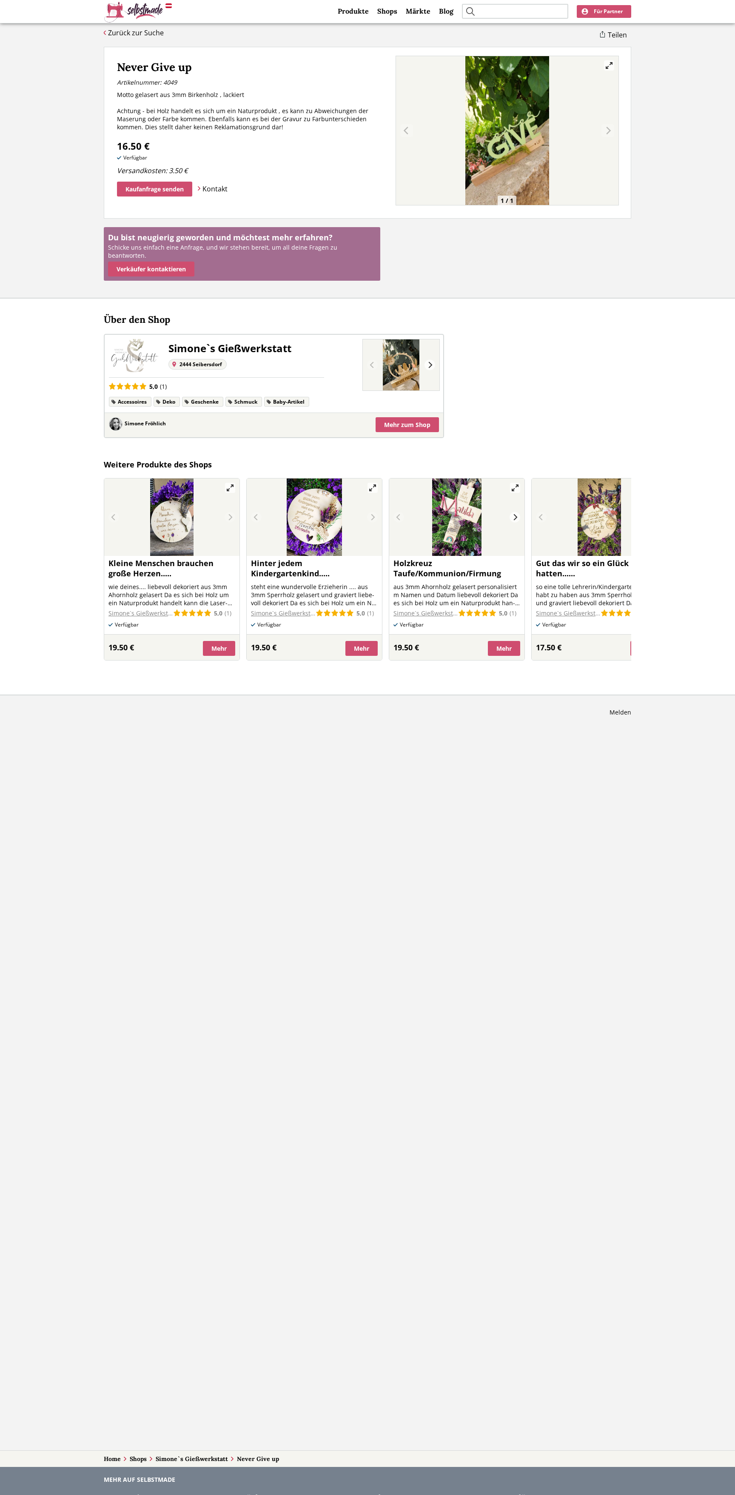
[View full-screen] (609, 65)
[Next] (429, 365)
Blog (446, 11)
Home (112, 1459)
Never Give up (258, 1459)
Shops (387, 11)
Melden (620, 712)
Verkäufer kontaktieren (151, 269)
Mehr (407, 425)
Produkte (353, 11)
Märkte (418, 11)
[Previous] (372, 365)
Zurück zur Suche (136, 32)
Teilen (617, 35)
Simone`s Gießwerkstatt (192, 1459)
